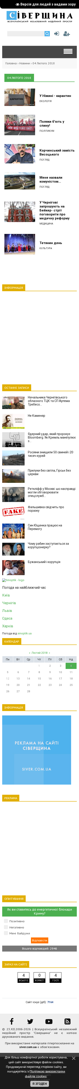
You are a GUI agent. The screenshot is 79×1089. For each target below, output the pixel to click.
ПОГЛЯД (44, 159)
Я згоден (39, 1083)
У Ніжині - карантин (55, 96)
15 (39, 678)
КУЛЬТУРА (46, 248)
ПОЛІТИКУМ (47, 130)
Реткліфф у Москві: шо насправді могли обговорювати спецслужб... (51, 492)
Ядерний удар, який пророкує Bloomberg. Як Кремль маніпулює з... (52, 437)
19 (7, 685)
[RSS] (67, 1023)
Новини (24, 63)
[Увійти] (56, 34)
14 (28, 678)
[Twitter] (30, 1023)
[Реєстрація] (67, 34)
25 (71, 685)
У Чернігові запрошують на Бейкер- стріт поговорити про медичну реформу (55, 210)
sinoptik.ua (25, 633)
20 (18, 685)
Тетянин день (51, 243)
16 (50, 678)
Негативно (16, 927)
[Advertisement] (39, 335)
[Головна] (39, 21)
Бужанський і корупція (44, 562)
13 (18, 678)
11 (71, 672)
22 (39, 685)
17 (60, 678)
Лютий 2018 (39, 652)
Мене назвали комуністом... (51, 179)
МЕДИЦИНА (46, 223)
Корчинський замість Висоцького (57, 152)
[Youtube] (48, 1023)
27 (18, 691)
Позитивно (17, 921)
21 (28, 685)
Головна (11, 63)
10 (60, 672)
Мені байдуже (19, 933)
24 (60, 685)
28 (28, 691)
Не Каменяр (36, 415)
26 (7, 691)
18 (71, 678)
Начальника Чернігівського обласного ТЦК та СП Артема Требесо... (49, 401)
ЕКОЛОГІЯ (46, 101)
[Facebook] (11, 1023)
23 (50, 685)
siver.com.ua (28, 1047)
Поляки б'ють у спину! (52, 124)
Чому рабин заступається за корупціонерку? (48, 545)
